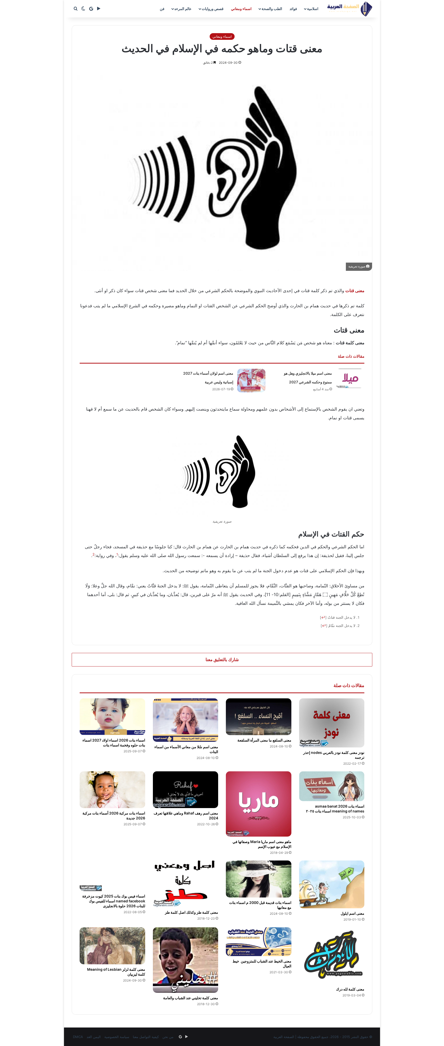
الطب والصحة (272, 8)
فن (162, 8)
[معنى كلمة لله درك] (332, 955)
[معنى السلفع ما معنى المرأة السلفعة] (258, 716)
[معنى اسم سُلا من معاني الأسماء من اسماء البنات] (185, 720)
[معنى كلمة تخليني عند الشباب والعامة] (185, 960)
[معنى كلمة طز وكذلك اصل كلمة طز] (185, 883)
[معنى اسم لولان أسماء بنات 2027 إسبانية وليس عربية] (251, 380)
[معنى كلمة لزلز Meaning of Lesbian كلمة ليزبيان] (112, 945)
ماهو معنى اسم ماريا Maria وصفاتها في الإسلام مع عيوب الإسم (262, 844)
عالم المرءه (182, 8)
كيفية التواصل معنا (146, 1037)
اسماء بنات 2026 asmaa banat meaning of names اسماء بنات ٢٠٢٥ (335, 808)
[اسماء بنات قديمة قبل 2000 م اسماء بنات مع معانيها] (258, 878)
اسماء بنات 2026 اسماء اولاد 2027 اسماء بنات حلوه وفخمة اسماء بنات (113, 742)
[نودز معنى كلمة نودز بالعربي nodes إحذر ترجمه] (332, 722)
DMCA (78, 1037)
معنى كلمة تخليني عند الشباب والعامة (190, 998)
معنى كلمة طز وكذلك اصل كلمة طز (191, 912)
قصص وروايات (213, 8)
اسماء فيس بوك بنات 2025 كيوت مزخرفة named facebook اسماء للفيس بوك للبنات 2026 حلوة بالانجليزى (113, 901)
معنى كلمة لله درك (350, 989)
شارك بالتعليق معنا (222, 659)
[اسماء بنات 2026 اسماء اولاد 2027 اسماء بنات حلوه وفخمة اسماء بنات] (112, 716)
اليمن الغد (94, 1037)
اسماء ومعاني (241, 8)
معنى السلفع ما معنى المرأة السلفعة (264, 740)
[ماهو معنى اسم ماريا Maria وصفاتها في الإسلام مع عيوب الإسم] (258, 804)
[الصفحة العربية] (349, 8)
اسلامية (312, 8)
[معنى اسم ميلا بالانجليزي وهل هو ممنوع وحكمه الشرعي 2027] (350, 378)
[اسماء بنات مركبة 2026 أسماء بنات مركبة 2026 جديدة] (112, 789)
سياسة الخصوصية (116, 1037)
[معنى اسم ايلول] (332, 884)
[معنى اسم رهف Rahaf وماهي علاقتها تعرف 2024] (185, 789)
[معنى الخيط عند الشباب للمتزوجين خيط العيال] (258, 941)
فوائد (293, 8)
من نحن (167, 1037)
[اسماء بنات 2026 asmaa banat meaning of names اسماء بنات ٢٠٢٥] (332, 786)
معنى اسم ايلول (352, 913)
